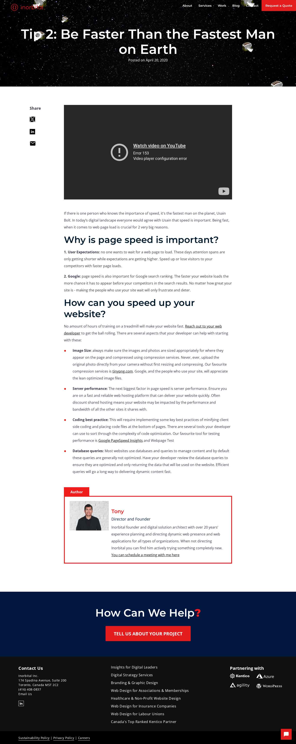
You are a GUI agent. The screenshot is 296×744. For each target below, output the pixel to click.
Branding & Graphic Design (134, 683)
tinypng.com (122, 371)
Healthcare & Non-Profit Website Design (146, 698)
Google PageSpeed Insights (120, 440)
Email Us (25, 694)
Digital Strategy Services (132, 675)
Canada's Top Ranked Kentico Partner (144, 722)
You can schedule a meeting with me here (145, 555)
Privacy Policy (63, 738)
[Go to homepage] (28, 7)
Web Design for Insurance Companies (143, 706)
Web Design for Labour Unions (137, 714)
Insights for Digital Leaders (134, 667)
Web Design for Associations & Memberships (150, 691)
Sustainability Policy (34, 738)
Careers (84, 738)
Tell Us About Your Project (148, 633)
